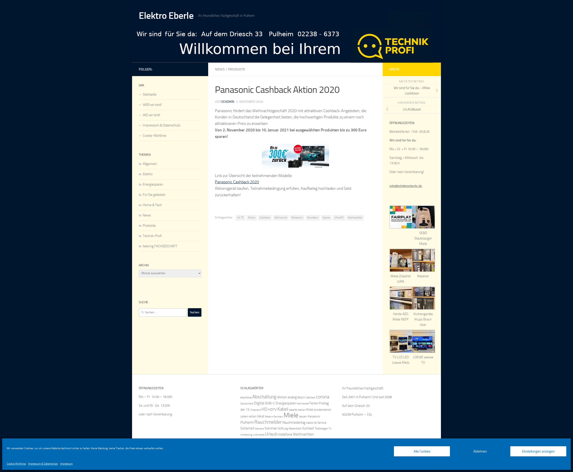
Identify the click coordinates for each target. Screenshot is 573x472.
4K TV (240, 217)
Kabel (282, 409)
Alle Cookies (422, 451)
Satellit (309, 422)
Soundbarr (312, 217)
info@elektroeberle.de (405, 186)
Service (321, 422)
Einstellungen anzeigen (538, 451)
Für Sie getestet (154, 195)
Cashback (264, 217)
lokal (260, 416)
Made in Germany (274, 416)
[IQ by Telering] (198, 68)
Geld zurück (280, 217)
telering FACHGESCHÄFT (160, 246)
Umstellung (246, 434)
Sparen (326, 217)
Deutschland (246, 403)
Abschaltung (264, 396)
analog (292, 397)
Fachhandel (303, 403)
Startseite (149, 94)
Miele (291, 415)
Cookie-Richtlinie (16, 463)
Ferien (313, 403)
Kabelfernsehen (297, 409)
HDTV (272, 409)
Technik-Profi (152, 236)
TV (330, 428)
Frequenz (256, 409)
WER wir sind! (152, 105)
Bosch (301, 397)
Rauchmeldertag (294, 423)
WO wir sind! (151, 115)
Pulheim (247, 422)
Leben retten (248, 416)
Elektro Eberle (166, 15)
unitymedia (258, 434)
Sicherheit (247, 428)
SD (315, 422)
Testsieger (321, 428)
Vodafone (285, 434)
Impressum (66, 463)
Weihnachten (355, 217)
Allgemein (150, 164)
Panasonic (297, 217)
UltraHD (339, 217)
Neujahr (303, 416)
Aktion (251, 217)
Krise (309, 410)
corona (322, 396)
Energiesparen (153, 184)
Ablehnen (480, 451)
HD (264, 409)
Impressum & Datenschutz (43, 463)
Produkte (236, 69)
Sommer (271, 428)
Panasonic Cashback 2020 (237, 181)
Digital (259, 403)
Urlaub (271, 434)
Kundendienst (322, 409)
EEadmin (227, 102)
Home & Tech (152, 205)
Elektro (148, 174)
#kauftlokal (246, 397)
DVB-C (270, 403)
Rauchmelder (268, 422)
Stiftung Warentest (289, 428)
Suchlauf (308, 428)
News (220, 69)
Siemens (259, 428)
